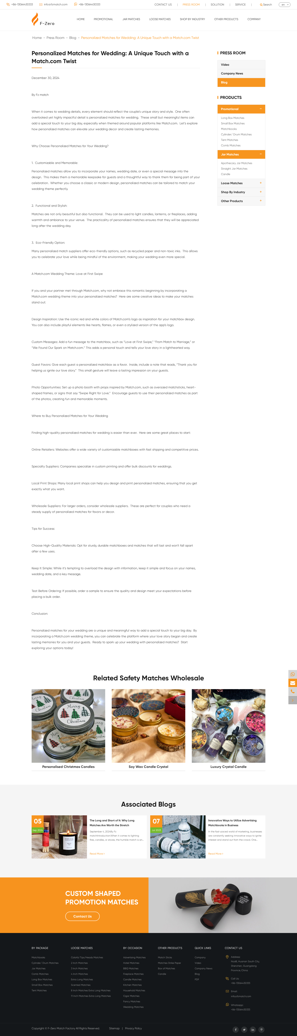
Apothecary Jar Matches (236, 163)
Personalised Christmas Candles (68, 767)
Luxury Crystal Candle (229, 767)
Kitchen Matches (132, 985)
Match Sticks (165, 957)
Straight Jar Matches (234, 168)
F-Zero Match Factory (62, 1028)
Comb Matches (230, 145)
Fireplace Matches (133, 974)
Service (240, 4)
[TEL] (292, 691)
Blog (72, 38)
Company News (232, 73)
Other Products (226, 19)
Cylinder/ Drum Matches (236, 134)
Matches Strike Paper (169, 963)
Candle (225, 174)
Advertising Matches (134, 957)
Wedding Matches (133, 1007)
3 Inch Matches (79, 968)
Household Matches (134, 990)
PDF (197, 979)
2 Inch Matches (79, 963)
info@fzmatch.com (56, 4)
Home (81, 19)
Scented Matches (80, 985)
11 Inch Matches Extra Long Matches (91, 996)
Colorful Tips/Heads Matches (87, 957)
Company (254, 19)
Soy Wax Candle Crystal (148, 767)
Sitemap (114, 1028)
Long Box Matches (232, 117)
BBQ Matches (130, 968)
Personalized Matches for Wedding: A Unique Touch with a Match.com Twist (140, 38)
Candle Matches (132, 979)
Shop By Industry (192, 19)
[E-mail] (292, 683)
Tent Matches (229, 139)
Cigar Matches (131, 996)
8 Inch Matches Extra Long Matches (90, 990)
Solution (217, 4)
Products (231, 97)
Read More (97, 853)
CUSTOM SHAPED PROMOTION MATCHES (101, 897)
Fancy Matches (131, 1001)
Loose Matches (160, 19)
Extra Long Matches (82, 979)
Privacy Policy (133, 1028)
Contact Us (163, 4)
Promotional (103, 19)
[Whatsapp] (292, 674)
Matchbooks (229, 128)
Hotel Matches (131, 963)
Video (225, 64)
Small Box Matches (233, 123)
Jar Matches (131, 19)
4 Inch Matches (79, 974)
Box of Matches (166, 968)
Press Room (191, 4)
